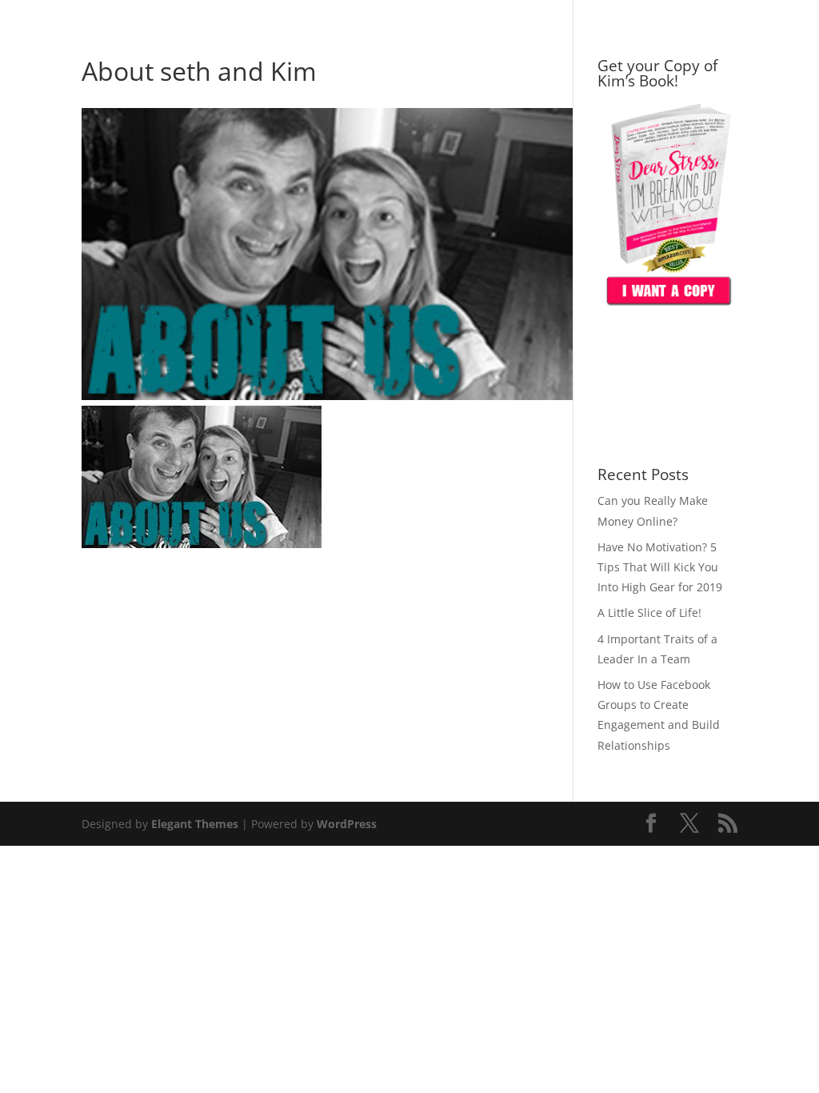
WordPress (347, 823)
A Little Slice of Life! (649, 612)
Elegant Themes (194, 823)
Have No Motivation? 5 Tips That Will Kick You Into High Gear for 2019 (659, 567)
